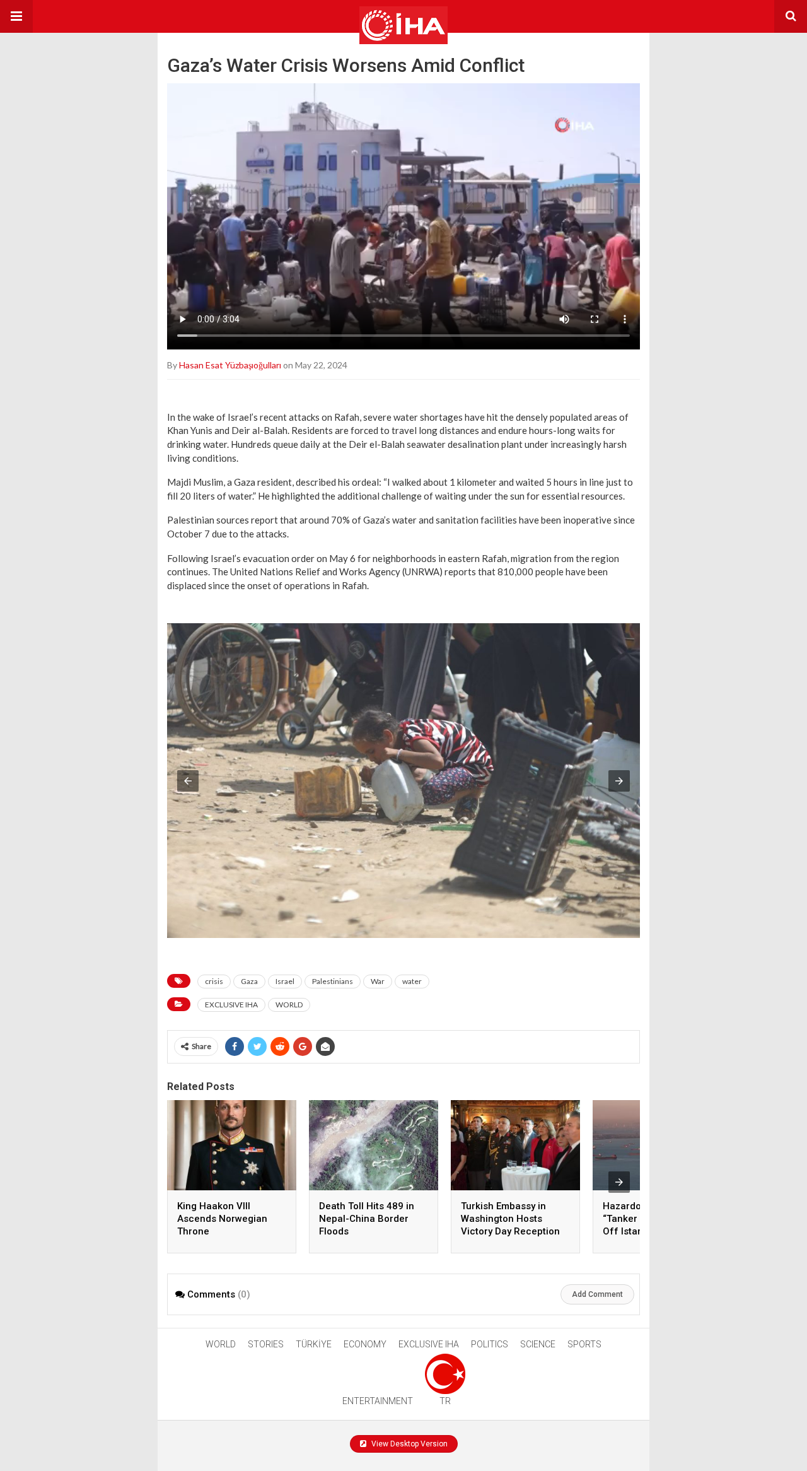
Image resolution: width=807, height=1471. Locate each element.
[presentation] (619, 1182)
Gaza (249, 981)
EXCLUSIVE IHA (231, 1004)
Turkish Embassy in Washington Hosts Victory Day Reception (510, 1218)
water (412, 981)
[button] (16, 16)
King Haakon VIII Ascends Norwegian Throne (222, 1218)
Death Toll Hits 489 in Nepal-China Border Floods (366, 1218)
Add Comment (597, 1294)
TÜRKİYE (314, 1344)
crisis (214, 981)
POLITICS (489, 1344)
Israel (285, 981)
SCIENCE (537, 1344)
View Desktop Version (408, 1443)
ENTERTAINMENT (377, 1401)
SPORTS (584, 1344)
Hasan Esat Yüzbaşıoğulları (230, 365)
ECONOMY (365, 1344)
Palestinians (332, 981)
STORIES (266, 1344)
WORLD (289, 1004)
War (378, 981)
